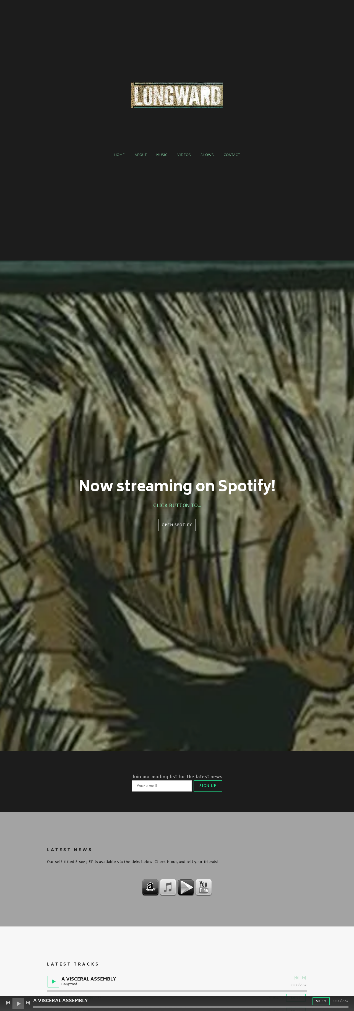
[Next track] (303, 977)
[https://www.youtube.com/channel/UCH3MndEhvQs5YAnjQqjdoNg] (203, 887)
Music (161, 155)
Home (119, 155)
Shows (207, 155)
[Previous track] (296, 977)
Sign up (207, 785)
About (141, 155)
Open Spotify (177, 525)
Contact (232, 155)
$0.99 (321, 1001)
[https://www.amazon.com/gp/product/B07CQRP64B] (150, 887)
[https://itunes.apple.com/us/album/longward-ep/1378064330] (168, 887)
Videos (184, 155)
